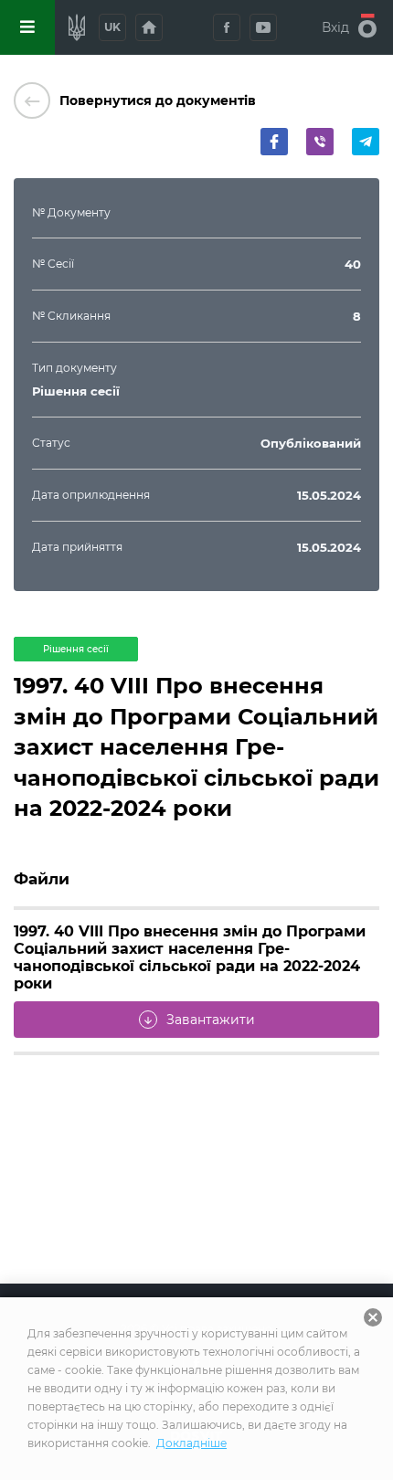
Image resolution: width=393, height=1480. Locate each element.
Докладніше (191, 1443)
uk (112, 27)
